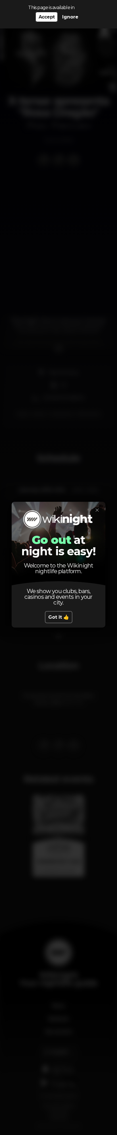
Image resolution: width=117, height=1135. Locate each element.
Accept (47, 17)
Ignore (70, 17)
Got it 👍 (58, 617)
